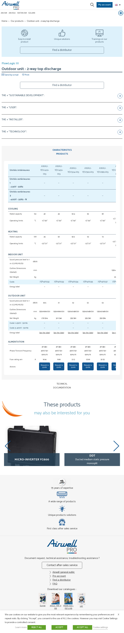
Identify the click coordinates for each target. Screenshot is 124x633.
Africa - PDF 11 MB (55, 607)
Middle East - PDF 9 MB (68, 607)
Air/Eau (12, 13)
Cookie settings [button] (100, 627)
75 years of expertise (62, 488)
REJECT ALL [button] (36, 627)
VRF (81, 606)
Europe (43, 605)
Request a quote (45, 366)
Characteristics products (62, 152)
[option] (32, 446)
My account (104, 5)
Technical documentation (62, 386)
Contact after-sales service (62, 565)
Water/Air (22, 13)
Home (4, 21)
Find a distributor (62, 50)
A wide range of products (62, 501)
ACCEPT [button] (59, 627)
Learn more (21, 627)
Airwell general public (63, 572)
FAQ (54, 584)
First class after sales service (62, 528)
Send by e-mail (11, 75)
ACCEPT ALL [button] (82, 627)
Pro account (59, 576)
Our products (17, 21)
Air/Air (4, 13)
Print (26, 75)
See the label (44, 332)
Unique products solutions (62, 515)
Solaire (31, 13)
